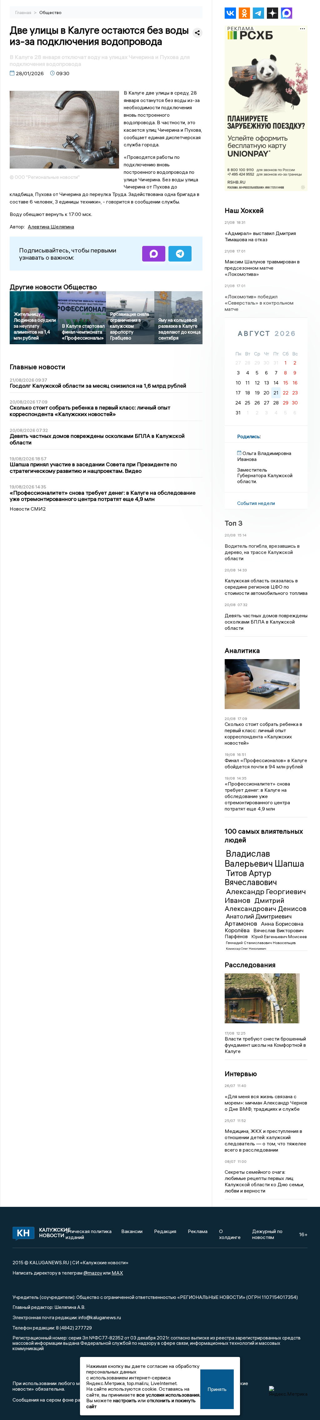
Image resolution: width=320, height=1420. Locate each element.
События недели (256, 503)
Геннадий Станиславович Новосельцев (261, 942)
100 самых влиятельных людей (264, 835)
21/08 (230, 222)
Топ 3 (233, 523)
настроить (125, 1400)
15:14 (242, 535)
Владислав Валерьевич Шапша (264, 858)
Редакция (165, 1231)
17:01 (241, 251)
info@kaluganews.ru (99, 1317)
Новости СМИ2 (28, 509)
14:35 (242, 778)
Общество (50, 12)
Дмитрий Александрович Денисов (266, 904)
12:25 (241, 1033)
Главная (23, 12)
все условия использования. (168, 1395)
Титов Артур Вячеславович (251, 878)
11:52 (241, 1120)
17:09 (242, 718)
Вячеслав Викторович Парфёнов (264, 933)
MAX (117, 1273)
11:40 (241, 1085)
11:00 (242, 1161)
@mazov (92, 1273)
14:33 (242, 570)
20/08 (230, 535)
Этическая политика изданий (89, 1234)
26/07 (230, 1085)
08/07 (230, 1161)
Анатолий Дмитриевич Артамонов (258, 919)
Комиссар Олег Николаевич (246, 949)
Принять (217, 1389)
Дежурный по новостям (267, 1234)
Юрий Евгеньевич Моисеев (279, 936)
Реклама (198, 1231)
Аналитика (242, 650)
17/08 (229, 1033)
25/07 (230, 1120)
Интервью (241, 1073)
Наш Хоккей (244, 210)
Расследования (250, 964)
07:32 (243, 604)
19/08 (230, 754)
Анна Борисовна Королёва (264, 927)
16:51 (241, 754)
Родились (248, 436)
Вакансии (131, 1231)
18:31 (241, 222)
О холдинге (230, 1234)
